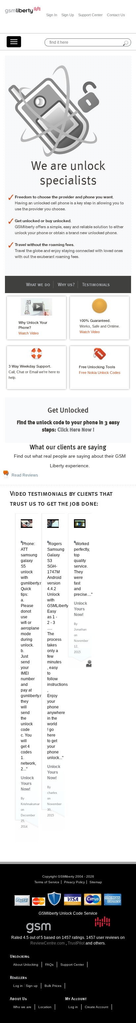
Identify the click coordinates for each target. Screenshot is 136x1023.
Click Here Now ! (75, 429)
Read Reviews (25, 475)
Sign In (51, 15)
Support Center (90, 15)
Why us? (66, 284)
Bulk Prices (53, 986)
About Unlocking (25, 964)
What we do (38, 284)
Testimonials (96, 284)
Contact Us (116, 15)
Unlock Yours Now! (26, 784)
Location (44, 1007)
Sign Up (67, 15)
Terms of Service (46, 882)
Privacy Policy (74, 882)
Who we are (22, 1007)
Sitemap (95, 882)
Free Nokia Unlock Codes (99, 373)
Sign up (32, 986)
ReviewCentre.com (47, 943)
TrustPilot (76, 943)
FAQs (49, 964)
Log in (18, 986)
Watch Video (28, 333)
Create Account (96, 1007)
